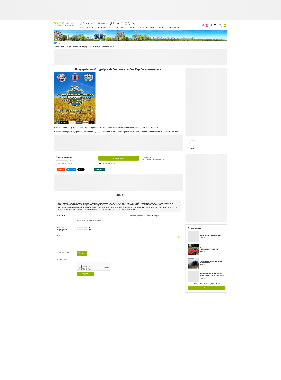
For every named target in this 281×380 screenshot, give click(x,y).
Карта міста (91, 27)
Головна (87, 23)
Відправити (85, 274)
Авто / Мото (113, 27)
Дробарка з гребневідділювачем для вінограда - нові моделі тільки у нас (212, 275)
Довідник (133, 23)
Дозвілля (140, 27)
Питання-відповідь (174, 27)
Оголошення (160, 27)
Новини (102, 23)
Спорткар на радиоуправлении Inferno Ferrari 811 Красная (210, 248)
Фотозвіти (150, 27)
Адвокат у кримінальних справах (210, 235)
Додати (206, 288)
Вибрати (83, 253)
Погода (122, 27)
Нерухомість (102, 27)
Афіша (82, 27)
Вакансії (117, 23)
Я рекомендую (119, 158)
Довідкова (131, 27)
